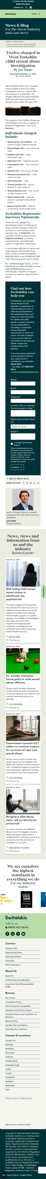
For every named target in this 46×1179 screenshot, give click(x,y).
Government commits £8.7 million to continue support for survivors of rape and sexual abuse (22, 748)
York (7, 1089)
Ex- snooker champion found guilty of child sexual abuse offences (23, 679)
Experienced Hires (13, 952)
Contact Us (10, 1040)
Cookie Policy (26, 1098)
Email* (14, 388)
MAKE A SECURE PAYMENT (24, 1)
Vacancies (9, 960)
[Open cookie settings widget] (3, 1175)
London (8, 1073)
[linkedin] (30, 482)
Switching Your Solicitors (16, 1029)
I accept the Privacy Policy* (23, 443)
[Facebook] (7, 934)
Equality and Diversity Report (18, 1010)
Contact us (18, 7)
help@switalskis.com (29, 372)
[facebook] (27, 482)
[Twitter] (18, 934)
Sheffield (9, 1081)
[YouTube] (23, 934)
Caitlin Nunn (15, 704)
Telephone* (16, 397)
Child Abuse (25, 76)
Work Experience (13, 964)
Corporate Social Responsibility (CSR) (19, 985)
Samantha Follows (19, 848)
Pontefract (10, 1077)
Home (7, 42)
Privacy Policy (16, 457)
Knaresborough (12, 1065)
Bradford (9, 1048)
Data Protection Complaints (18, 1006)
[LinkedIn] (13, 934)
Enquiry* (14, 431)
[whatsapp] (34, 482)
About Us (9, 976)
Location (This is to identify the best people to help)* (23, 406)
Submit (15, 467)
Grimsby (9, 1057)
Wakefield (9, 1085)
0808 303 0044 (23, 4)
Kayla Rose (14, 637)
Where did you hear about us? (23, 420)
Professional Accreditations (17, 980)
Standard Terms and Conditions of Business (20, 1015)
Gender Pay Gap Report (16, 1025)
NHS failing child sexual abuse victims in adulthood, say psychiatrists (20, 594)
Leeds (8, 1069)
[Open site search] (26, 7)
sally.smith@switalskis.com (17, 269)
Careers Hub (11, 948)
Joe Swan (25, 69)
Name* (14, 379)
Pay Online (10, 998)
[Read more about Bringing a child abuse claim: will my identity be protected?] (23, 801)
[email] (38, 482)
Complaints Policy (13, 1002)
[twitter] (23, 482)
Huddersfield (11, 1061)
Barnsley (9, 1044)
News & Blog (18, 42)
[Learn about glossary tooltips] (30, 7)
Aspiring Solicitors (13, 956)
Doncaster (10, 1052)
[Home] (10, 14)
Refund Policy (11, 1021)
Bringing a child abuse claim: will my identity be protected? (21, 820)
